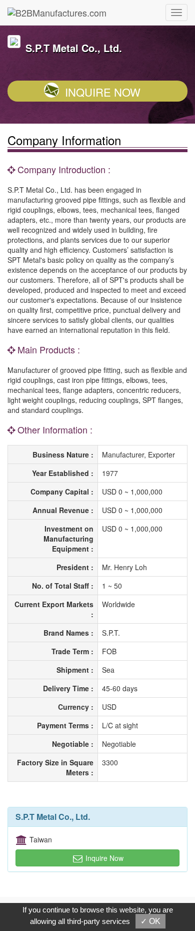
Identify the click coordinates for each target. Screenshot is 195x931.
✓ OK (150, 921)
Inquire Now (102, 92)
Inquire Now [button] (104, 858)
